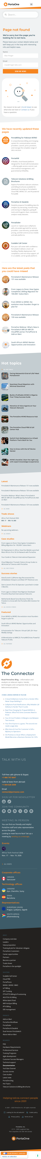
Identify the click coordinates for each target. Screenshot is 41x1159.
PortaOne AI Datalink (20, 202)
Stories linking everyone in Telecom (13, 695)
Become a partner (9, 960)
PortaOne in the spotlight (12, 966)
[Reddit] (31, 811)
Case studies (7, 539)
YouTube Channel (9, 1068)
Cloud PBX (6, 979)
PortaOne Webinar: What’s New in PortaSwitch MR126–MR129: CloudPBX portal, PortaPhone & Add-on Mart (25, 330)
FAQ (4, 1044)
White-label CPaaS (9, 1000)
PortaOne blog (8, 1081)
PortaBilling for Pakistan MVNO (24, 138)
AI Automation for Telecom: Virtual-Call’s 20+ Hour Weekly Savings (19, 632)
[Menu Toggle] (31, 4)
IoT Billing (6, 988)
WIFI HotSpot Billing (10, 1003)
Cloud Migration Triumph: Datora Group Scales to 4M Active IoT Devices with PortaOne (19, 563)
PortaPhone (7, 982)
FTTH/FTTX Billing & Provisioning (14, 994)
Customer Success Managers (13, 1059)
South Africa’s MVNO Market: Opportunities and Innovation (23, 343)
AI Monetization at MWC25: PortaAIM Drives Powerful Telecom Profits (20, 639)
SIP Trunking (7, 991)
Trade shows (7, 514)
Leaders (6, 942)
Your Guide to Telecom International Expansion (18, 557)
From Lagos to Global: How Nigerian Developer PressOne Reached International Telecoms (18, 593)
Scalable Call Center (19, 243)
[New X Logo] (20, 811)
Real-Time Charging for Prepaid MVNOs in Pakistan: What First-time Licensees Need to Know (21, 712)
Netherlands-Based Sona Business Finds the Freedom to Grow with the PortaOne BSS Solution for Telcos (20, 601)
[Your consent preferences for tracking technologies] (37, 1155)
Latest (4, 481)
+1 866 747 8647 (9, 777)
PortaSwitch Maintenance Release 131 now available (25, 278)
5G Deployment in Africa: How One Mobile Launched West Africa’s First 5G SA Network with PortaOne (20, 551)
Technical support (9, 1062)
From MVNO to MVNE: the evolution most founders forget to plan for (25, 304)
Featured (6, 612)
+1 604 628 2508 (9, 784)
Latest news (7, 1078)
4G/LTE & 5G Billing (9, 997)
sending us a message (20, 836)
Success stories (9, 573)
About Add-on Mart (10, 1034)
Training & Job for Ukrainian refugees (16, 948)
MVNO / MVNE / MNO (10, 985)
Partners (6, 957)
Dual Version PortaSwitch (12, 1031)
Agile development (9, 1056)
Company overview (9, 939)
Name (5, 52)
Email (5, 61)
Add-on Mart (7, 1019)
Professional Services (10, 1050)
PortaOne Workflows (10, 1022)
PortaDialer (16, 222)
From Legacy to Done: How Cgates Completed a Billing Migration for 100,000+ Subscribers (25, 291)
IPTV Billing (7, 1006)
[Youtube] (9, 811)
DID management (9, 1009)
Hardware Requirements (12, 1047)
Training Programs (9, 1053)
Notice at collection (9, 1157)
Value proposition (9, 945)
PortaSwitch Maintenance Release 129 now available (20, 505)
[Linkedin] (4, 811)
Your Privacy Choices (16, 1153)
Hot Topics (7, 1084)
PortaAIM (15, 158)
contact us (25, 109)
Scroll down (26, 107)
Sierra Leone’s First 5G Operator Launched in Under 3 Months (20, 586)
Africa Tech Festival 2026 (10, 518)
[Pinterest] (26, 811)
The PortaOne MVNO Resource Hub (24, 417)
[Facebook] (15, 811)
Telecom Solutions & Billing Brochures (16, 1087)
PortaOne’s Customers (11, 951)
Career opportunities (10, 954)
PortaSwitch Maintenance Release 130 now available (25, 316)
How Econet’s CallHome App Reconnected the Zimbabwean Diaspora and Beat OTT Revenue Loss (19, 579)
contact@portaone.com (13, 792)
